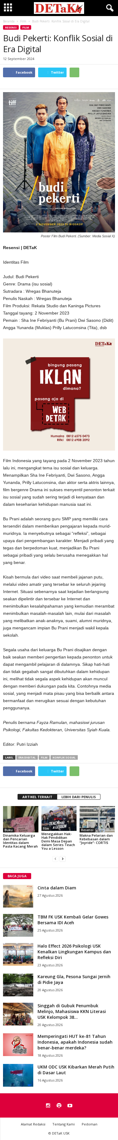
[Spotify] (59, 1106)
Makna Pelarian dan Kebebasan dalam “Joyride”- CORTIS (96, 839)
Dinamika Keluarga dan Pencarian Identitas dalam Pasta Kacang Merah (20, 840)
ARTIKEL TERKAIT (37, 797)
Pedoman (89, 1124)
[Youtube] (70, 1106)
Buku (9, 830)
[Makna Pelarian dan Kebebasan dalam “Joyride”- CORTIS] (97, 819)
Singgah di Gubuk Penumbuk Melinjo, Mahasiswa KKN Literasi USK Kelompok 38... (72, 1011)
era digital (27, 757)
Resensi (11, 27)
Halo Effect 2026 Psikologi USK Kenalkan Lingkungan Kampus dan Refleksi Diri (74, 951)
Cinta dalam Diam (57, 888)
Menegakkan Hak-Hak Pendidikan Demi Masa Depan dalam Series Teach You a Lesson (58, 841)
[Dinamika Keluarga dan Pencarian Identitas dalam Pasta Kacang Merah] (20, 819)
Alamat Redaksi (33, 1124)
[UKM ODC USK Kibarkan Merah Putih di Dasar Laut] (18, 1075)
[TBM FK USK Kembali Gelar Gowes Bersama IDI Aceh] (18, 925)
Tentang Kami (63, 1124)
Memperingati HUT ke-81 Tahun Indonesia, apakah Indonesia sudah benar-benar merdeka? (75, 1042)
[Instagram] (48, 1106)
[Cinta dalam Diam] (18, 896)
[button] (108, 8)
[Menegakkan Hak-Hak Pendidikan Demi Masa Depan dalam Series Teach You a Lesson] (59, 818)
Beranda (9, 21)
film (44, 757)
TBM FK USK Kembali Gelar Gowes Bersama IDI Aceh (73, 919)
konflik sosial (64, 757)
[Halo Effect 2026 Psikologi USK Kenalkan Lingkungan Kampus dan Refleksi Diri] (18, 954)
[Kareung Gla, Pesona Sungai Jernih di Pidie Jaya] (18, 985)
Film (25, 27)
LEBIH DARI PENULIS (78, 797)
